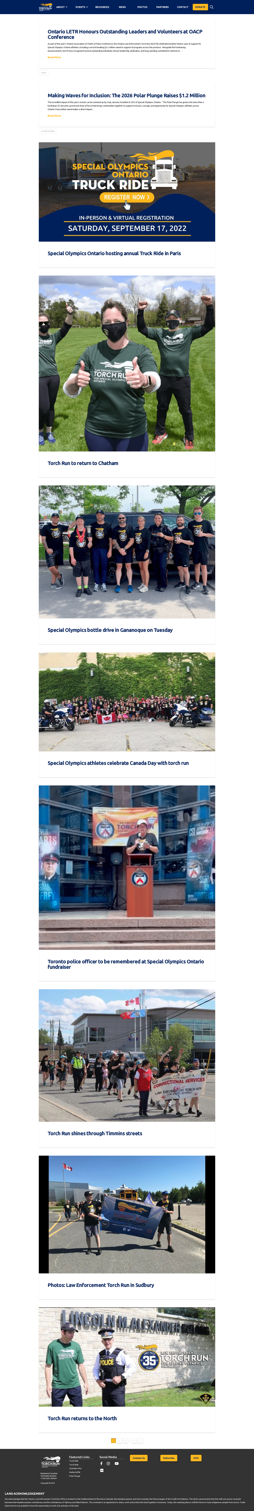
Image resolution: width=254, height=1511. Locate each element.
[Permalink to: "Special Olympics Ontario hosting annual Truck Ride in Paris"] (127, 192)
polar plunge (48, 131)
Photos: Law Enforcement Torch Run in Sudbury (101, 1285)
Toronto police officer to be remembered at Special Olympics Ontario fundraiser (126, 964)
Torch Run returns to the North (82, 1418)
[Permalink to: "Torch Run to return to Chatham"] (127, 363)
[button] (211, 7)
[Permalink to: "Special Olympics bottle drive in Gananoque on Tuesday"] (127, 551)
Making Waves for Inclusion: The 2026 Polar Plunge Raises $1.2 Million (127, 95)
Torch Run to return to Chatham (83, 463)
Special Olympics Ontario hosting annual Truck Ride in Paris (114, 253)
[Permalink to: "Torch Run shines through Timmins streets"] (127, 1055)
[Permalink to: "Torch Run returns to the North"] (127, 1357)
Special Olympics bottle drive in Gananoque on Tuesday (110, 630)
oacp (43, 73)
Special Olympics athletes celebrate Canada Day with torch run (118, 763)
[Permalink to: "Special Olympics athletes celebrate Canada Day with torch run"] (127, 701)
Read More (54, 57)
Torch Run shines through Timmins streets (95, 1133)
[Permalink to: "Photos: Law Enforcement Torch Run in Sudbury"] (127, 1214)
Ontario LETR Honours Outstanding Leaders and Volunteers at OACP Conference (125, 34)
